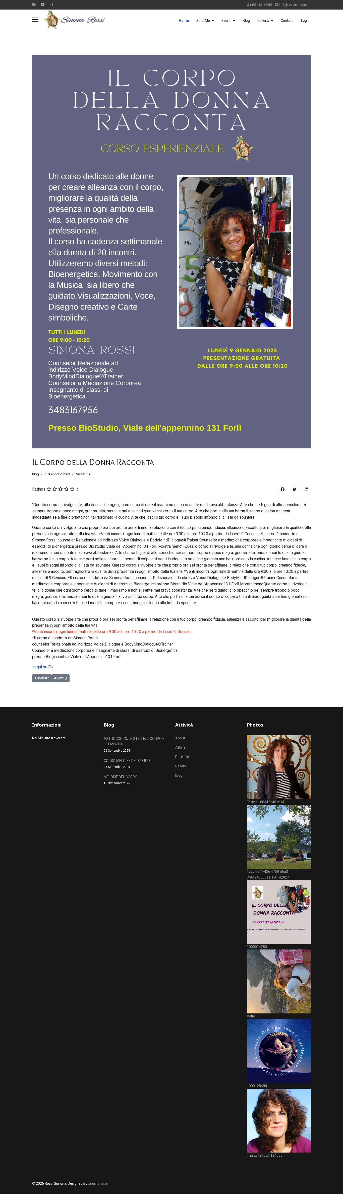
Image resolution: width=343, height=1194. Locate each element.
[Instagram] (51, 5)
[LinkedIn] (306, 489)
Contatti (287, 21)
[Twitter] (294, 489)
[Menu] (35, 20)
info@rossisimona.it (293, 5)
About (180, 738)
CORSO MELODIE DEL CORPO (127, 764)
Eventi (226, 21)
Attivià (180, 747)
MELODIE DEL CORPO (120, 780)
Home (184, 21)
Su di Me (203, 21)
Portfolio (182, 757)
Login (305, 21)
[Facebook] (34, 5)
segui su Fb (42, 667)
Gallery (180, 766)
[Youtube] (43, 5)
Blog (246, 21)
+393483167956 (261, 5)
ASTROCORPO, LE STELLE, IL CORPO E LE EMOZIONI (134, 744)
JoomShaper (98, 1183)
